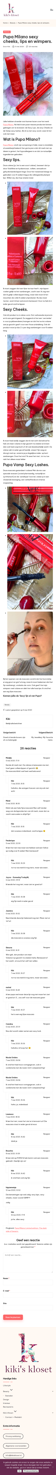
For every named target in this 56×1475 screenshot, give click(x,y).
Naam (6, 1278)
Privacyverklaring (13, 1436)
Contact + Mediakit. (13, 1417)
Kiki (8, 718)
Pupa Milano (8, 124)
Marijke (9, 758)
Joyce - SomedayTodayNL (17, 877)
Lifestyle (7, 1385)
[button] (14, 723)
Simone (9, 947)
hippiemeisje (11, 1187)
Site (5, 1303)
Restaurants (8, 1407)
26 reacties (33, 46)
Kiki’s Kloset (8, 1413)
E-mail (6, 1291)
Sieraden (9, 1396)
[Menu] (51, 9)
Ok (19, 1471)
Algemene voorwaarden (16, 1446)
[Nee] (52, 1467)
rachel (8, 987)
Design (6, 1399)
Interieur (6, 1403)
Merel (8, 801)
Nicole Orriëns (12, 1057)
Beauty (7, 32)
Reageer (46, 758)
